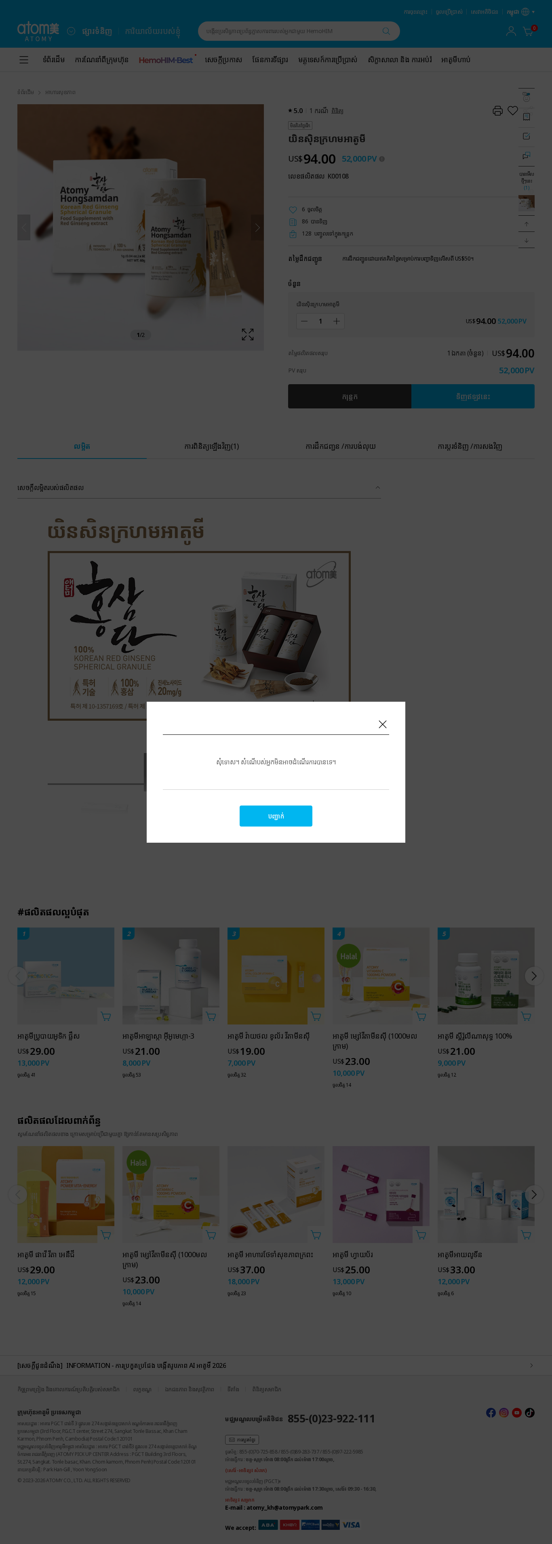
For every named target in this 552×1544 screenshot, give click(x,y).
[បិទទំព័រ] (382, 724)
